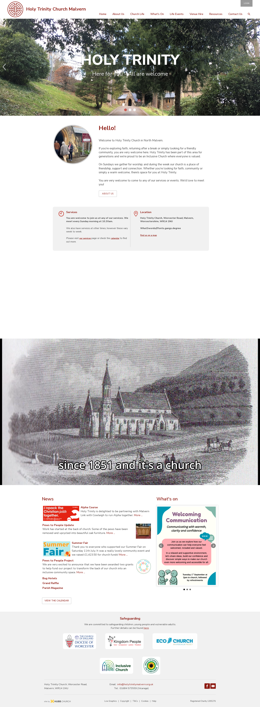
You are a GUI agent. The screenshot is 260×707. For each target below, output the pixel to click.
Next (257, 67)
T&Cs (135, 701)
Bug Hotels (49, 578)
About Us (118, 14)
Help (154, 701)
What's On (157, 14)
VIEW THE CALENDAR (57, 600)
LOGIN (246, 3)
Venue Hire (196, 14)
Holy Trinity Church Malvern (56, 9)
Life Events (177, 14)
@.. (135, 684)
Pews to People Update (58, 525)
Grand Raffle (50, 583)
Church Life (137, 14)
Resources (215, 14)
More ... (138, 515)
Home (102, 14)
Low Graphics (110, 701)
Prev (2, 67)
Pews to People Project (58, 560)
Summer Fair (80, 543)
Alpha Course (89, 507)
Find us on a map (148, 235)
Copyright (124, 701)
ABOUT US (108, 193)
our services (85, 238)
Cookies (145, 701)
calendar (115, 238)
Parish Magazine (52, 588)
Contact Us (235, 14)
